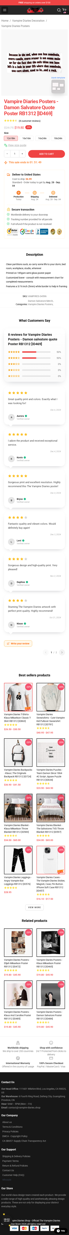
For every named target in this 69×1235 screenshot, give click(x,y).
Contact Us (8, 1170)
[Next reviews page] (62, 652)
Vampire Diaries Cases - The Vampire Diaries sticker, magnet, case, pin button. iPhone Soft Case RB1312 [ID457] (51, 884)
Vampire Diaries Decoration (28, 20)
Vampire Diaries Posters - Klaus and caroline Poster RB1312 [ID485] (17, 1015)
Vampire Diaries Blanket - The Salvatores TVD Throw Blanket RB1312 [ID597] (50, 828)
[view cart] (64, 10)
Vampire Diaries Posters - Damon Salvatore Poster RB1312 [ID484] (49, 1015)
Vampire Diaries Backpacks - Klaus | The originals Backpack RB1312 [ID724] (18, 773)
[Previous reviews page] (46, 652)
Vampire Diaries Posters (15, 26)
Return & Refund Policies (15, 1165)
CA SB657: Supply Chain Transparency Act (24, 1141)
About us (7, 1122)
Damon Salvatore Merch (40, 301)
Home (4, 20)
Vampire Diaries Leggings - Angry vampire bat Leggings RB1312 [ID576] (17, 880)
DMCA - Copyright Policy (14, 1136)
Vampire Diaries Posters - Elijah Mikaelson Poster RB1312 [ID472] (17, 963)
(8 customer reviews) (30, 121)
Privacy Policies (10, 1131)
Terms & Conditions (12, 1126)
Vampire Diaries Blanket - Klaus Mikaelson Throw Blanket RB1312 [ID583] (17, 828)
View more (34, 907)
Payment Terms (10, 1161)
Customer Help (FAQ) (13, 1175)
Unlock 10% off (7, 1220)
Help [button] (63, 1231)
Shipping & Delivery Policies (16, 1156)
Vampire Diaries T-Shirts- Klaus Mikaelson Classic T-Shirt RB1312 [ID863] (17, 717)
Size (6, 133)
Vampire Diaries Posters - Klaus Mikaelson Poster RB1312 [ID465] (49, 963)
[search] (59, 10)
